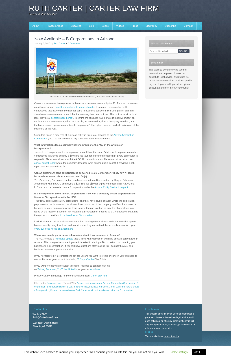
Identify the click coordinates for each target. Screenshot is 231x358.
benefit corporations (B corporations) (74, 107)
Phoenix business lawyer (62, 290)
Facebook (51, 269)
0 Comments (74, 43)
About (35, 25)
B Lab (69, 286)
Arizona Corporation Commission (119, 283)
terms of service (171, 336)
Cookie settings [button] (178, 351)
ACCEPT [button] (199, 352)
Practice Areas (55, 25)
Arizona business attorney (89, 283)
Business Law (54, 283)
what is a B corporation (122, 290)
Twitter (41, 269)
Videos (120, 25)
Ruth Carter (59, 43)
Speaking (74, 25)
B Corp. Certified (86, 259)
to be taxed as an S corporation (76, 215)
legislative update (64, 238)
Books (103, 25)
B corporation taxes (56, 286)
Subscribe (170, 25)
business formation (98, 286)
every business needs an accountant (53, 228)
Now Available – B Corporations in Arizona (74, 38)
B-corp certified (80, 286)
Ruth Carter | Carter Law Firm (94, 8)
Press (133, 25)
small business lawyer (99, 290)
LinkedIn (72, 269)
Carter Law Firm (99, 275)
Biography (151, 25)
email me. (95, 269)
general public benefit (62, 118)
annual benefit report (45, 163)
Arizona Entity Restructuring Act (111, 187)
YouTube (62, 269)
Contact (188, 25)
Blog (91, 25)
